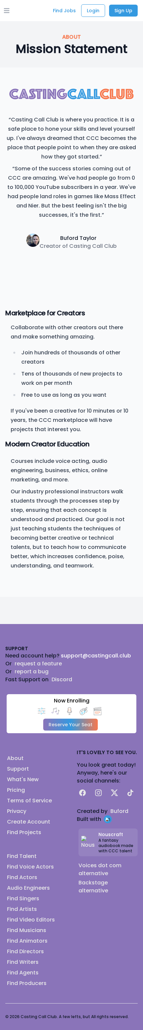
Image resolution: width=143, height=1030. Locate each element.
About (15, 758)
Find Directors (25, 951)
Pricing (16, 790)
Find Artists (22, 909)
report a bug (32, 671)
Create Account (28, 822)
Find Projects (24, 832)
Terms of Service (29, 800)
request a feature (38, 663)
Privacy (16, 811)
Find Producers (27, 983)
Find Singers (23, 898)
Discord (62, 679)
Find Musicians (26, 930)
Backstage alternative (93, 886)
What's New (23, 779)
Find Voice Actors (30, 867)
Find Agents (23, 972)
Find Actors (22, 877)
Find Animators (27, 941)
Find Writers (23, 962)
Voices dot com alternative (99, 869)
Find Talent (22, 856)
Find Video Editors (31, 919)
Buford (119, 811)
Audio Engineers (28, 888)
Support (18, 769)
